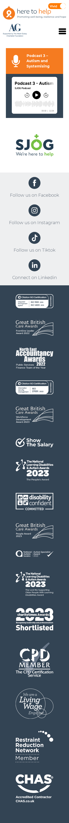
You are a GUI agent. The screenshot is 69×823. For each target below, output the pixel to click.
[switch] (57, 6)
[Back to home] (34, 146)
